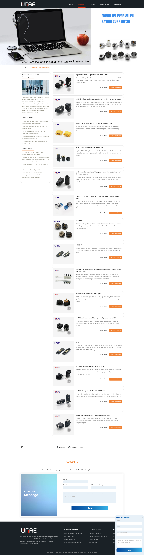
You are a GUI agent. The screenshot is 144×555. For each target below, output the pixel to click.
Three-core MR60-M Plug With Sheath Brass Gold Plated (94, 123)
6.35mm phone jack (71, 536)
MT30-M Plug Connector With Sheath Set (89, 148)
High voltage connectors (72, 542)
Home (71, 4)
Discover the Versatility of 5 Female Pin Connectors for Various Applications (33, 171)
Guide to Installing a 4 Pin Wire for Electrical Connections (35, 166)
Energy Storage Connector (73, 533)
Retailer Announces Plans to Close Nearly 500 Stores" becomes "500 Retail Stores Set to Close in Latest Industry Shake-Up (35, 160)
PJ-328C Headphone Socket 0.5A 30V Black (90, 391)
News (93, 4)
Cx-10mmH (79, 221)
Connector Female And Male (97, 536)
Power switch (92, 542)
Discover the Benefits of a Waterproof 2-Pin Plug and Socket (35, 127)
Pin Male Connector (94, 533)
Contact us (104, 4)
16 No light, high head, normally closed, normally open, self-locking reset (98, 197)
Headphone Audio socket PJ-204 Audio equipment (93, 415)
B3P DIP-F (79, 245)
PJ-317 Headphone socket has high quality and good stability (96, 318)
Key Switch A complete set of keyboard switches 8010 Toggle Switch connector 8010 (98, 270)
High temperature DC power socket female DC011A (92, 75)
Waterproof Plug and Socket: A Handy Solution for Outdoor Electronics (33, 153)
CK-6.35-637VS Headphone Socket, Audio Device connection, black (98, 99)
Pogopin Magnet (69, 539)
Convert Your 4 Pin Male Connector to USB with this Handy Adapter (34, 143)
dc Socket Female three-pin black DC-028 (90, 367)
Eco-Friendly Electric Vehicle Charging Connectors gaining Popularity (33, 133)
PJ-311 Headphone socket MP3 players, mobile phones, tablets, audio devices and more (98, 173)
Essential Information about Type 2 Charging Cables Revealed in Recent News (35, 122)
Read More (103, 87)
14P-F (77, 342)
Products (81, 4)
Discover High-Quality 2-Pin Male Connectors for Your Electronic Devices (35, 138)
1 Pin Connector (93, 539)
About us (117, 4)
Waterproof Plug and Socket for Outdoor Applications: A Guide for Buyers (34, 176)
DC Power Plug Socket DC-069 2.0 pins (88, 294)
